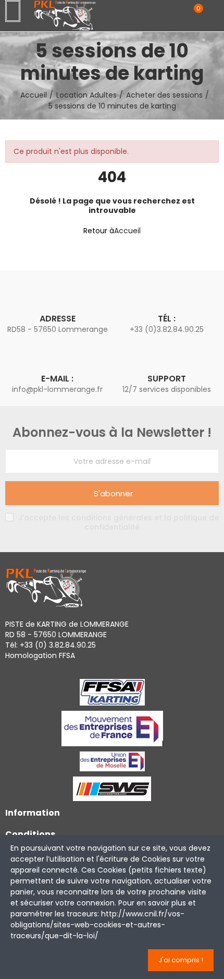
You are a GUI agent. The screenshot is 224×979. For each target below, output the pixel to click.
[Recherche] (176, 13)
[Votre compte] (213, 14)
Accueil (127, 230)
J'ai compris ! (180, 960)
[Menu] (12, 11)
